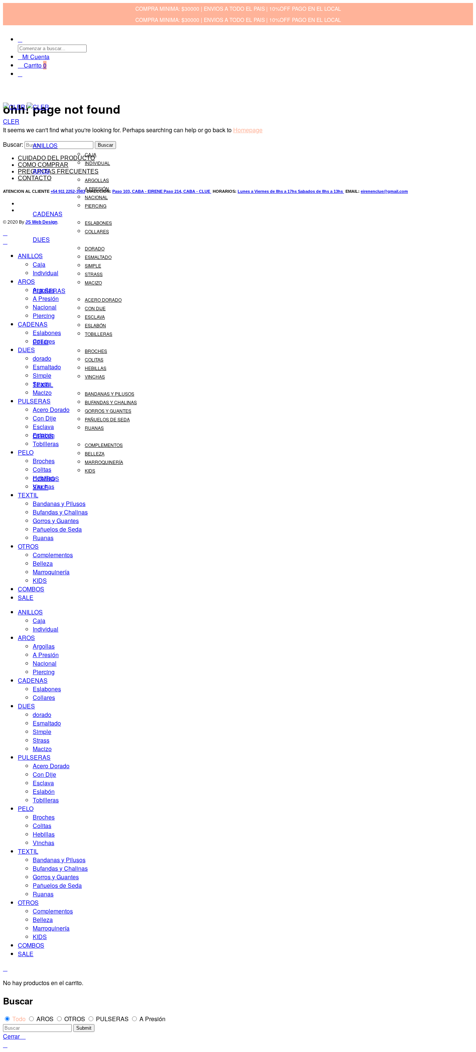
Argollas (97, 180)
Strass (94, 274)
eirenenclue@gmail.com (384, 191)
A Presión (97, 188)
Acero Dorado (103, 299)
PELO (40, 342)
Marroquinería (104, 462)
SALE (40, 487)
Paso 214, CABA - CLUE (187, 191)
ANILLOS (45, 145)
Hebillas (95, 368)
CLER (11, 121)
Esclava (95, 317)
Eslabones (98, 223)
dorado (94, 248)
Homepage (248, 130)
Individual (97, 163)
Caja (90, 154)
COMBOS (46, 478)
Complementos (104, 445)
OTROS (43, 436)
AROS (41, 171)
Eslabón (95, 325)
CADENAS (47, 214)
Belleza (94, 453)
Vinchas (95, 376)
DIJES (41, 239)
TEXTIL (43, 384)
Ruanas (94, 428)
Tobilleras (98, 334)
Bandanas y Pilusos (109, 393)
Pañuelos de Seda (107, 419)
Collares (97, 231)
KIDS (90, 470)
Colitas (94, 359)
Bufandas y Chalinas (111, 402)
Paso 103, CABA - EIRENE (138, 191)
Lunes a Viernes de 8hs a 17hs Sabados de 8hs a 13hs (291, 191)
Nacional (96, 197)
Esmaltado (98, 257)
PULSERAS (49, 290)
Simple (93, 265)
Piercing (95, 205)
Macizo (93, 282)
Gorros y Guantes (108, 411)
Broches (96, 351)
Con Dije (95, 308)
